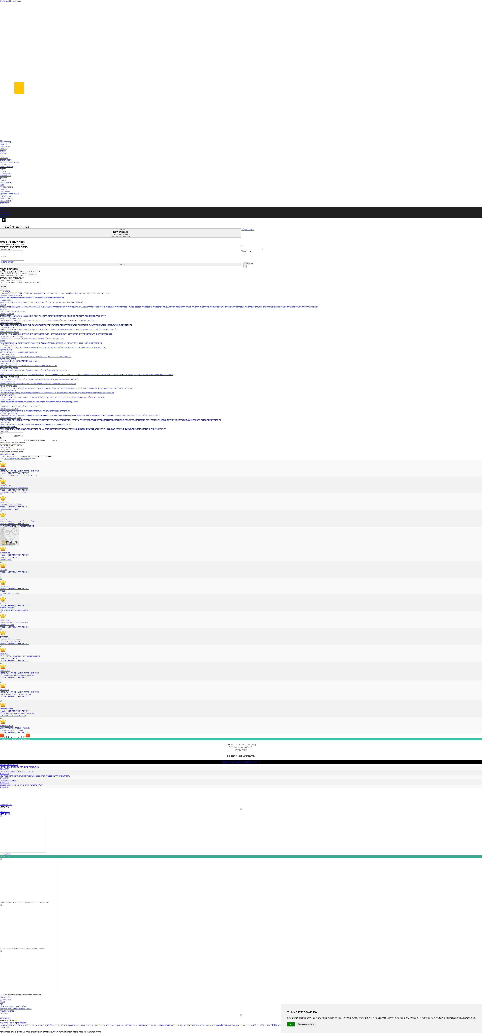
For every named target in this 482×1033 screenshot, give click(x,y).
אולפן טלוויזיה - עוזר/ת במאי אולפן (13, 1006)
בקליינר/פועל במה (12, 429)
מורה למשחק (42, 411)
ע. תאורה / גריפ (33, 397)
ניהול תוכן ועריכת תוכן (52, 316)
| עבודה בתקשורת (229, 1025)
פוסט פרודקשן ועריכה (8, 386)
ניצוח (24, 343)
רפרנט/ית (3, 379)
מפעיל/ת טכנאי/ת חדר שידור (18, 379)
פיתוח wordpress (55, 424)
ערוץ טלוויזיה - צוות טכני (9, 377)
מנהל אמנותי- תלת (189, 307)
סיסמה (4, 256)
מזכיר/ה (159, 420)
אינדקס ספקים (5, 182)
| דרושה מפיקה (183, 1025)
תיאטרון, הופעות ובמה (8, 427)
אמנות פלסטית (5, 300)
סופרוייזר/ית (41, 393)
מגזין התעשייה (5, 196)
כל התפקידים (5, 293)
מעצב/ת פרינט (92, 375)
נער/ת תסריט (58, 397)
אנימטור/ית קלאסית (310, 307)
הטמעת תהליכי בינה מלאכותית (54, 325)
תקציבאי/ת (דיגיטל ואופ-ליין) (11, 393)
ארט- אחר (80, 347)
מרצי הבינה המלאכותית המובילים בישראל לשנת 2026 (20, 995)
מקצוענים (3, 153)
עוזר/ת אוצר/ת (13, 302)
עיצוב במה (86, 429)
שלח (246, 264)
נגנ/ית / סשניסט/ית (46, 343)
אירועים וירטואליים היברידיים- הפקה (88, 334)
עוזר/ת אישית (5, 420)
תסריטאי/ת (4, 320)
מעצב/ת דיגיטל (113, 375)
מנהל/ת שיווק (80, 420)
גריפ (93, 397)
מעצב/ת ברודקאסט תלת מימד (161, 375)
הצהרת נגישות (265, 1025)
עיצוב (2, 372)
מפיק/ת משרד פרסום (54, 393)
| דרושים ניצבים (171, 1025)
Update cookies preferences (11, 1)
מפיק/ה (14, 406)
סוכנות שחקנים (12, 411)
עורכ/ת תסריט (32, 320)
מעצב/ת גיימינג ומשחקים (141, 375)
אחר (78, 307)
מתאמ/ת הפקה (25, 356)
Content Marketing (31, 415)
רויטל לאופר (4, 586)
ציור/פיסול (4, 302)
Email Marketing (64, 415)
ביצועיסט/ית (36, 375)
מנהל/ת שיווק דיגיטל (140, 415)
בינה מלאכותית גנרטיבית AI (10, 323)
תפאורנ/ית (49, 429)
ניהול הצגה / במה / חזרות (110, 429)
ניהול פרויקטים (5, 334)
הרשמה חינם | (5, 142)
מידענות (14, 334)
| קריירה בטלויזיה (53, 1025)
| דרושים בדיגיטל (24, 1025)
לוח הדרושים (9, 458)
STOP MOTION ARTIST (37, 307)
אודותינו (13, 1023)
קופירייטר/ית (26, 393)
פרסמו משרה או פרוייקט (9, 162)
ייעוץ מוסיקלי (65, 343)
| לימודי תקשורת (85, 1025)
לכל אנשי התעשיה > (8, 1011)
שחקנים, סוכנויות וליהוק (9, 408)
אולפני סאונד (61, 384)
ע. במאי (93, 429)
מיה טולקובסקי (5, 485)
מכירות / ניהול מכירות (148, 420)
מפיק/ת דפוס (40, 370)
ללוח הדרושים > (6, 805)
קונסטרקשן (4, 347)
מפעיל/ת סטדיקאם (45, 402)
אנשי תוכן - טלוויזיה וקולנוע (10, 318)
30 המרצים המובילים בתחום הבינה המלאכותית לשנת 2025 (22, 949)
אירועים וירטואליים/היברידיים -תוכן (31, 334)
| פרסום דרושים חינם (214, 1025)
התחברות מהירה (6, 187)
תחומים (3, 287)
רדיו (1, 404)
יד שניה (3, 169)
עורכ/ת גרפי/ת (24, 370)
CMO (23, 361)
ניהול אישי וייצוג (48, 420)
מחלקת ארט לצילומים (8, 345)
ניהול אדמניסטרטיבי (36, 302)
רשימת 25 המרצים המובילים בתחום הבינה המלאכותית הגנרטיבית (25, 902)
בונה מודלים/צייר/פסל (68, 347)
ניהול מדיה (129, 415)
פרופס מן (12, 347)
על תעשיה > (5, 812)
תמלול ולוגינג (23, 338)
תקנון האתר (21, 1023)
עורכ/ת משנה (52, 320)
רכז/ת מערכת (22, 320)
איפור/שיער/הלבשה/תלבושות (11, 295)
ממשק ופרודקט (6, 350)
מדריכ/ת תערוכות (61, 302)
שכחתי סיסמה (7, 262)
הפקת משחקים (68, 329)
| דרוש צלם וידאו (252, 1025)
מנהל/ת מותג (124, 420)
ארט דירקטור (90, 347)
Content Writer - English (19, 316)
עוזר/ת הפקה (5, 356)
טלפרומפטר (87, 397)
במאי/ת (22, 429)
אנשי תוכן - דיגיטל (7, 314)
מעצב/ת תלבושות (23, 298)
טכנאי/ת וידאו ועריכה (93, 388)
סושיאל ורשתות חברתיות (9, 363)
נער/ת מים (67, 397)
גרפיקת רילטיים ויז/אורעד (22, 375)
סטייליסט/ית (12, 298)
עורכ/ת (33, 370)
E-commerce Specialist (48, 415)
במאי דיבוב (51, 384)
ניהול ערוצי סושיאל (28, 366)
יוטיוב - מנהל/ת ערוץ (98, 316)
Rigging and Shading (18, 307)
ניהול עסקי (30, 420)
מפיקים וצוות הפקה (7, 354)
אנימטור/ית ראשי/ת (295, 307)
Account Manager (17, 415)
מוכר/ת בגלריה (49, 302)
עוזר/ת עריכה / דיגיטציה (47, 388)
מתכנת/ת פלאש (116, 307)
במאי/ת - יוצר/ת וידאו (76, 320)
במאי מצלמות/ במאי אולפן (48, 293)
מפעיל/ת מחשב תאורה (128, 429)
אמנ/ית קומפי (89, 325)
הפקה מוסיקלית (81, 343)
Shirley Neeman (6, 709)
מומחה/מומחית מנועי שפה (10, 325)
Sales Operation (95, 415)
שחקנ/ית (3, 411)
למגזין (2, 185)
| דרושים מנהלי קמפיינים (101, 1025)
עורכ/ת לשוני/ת (13, 370)
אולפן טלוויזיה (5, 291)
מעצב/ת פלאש (153, 307)
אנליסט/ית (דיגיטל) (7, 311)
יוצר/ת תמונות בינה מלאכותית (31, 325)
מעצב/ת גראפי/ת (125, 375)
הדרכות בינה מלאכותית (75, 325)
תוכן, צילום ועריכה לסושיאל (10, 366)
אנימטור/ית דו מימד (69, 307)
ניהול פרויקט (5, 352)
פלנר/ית (34, 393)
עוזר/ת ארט (28, 347)
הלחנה (89, 343)
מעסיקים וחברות (6, 167)
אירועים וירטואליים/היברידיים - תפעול (59, 334)
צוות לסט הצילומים (7, 395)
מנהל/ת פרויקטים (101, 420)
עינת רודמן (4, 654)
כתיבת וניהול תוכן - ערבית (71, 316)
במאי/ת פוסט (107, 388)
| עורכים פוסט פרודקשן (69, 1025)
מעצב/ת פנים (103, 375)
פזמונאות (3, 343)
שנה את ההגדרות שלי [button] (306, 1024)
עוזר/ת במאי (14, 356)
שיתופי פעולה (5, 173)
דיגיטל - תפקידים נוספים (9, 332)
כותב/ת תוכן (85, 316)
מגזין (1, 155)
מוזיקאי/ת (57, 343)
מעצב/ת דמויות (176, 307)
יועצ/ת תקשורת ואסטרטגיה (180, 420)
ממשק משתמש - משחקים (52, 329)
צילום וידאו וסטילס (7, 399)
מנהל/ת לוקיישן (76, 397)
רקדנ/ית (69, 429)
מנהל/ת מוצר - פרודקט (18, 352)
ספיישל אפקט (38, 347)
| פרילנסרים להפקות (39, 1025)
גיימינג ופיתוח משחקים (8, 327)
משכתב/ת (31, 338)
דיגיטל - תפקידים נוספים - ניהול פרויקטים (16, 1009)
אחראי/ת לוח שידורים (60, 379)
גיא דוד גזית (4, 690)
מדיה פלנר (152, 415)
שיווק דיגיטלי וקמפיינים (8, 413)
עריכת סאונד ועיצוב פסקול (22, 384)
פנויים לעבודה (5, 176)
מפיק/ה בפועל (45, 356)
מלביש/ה (44, 298)
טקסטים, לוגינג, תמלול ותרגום (11, 336)
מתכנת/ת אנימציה (129, 307)
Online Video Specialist (80, 415)
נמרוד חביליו (4, 620)
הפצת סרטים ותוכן (198, 420)
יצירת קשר (4, 1023)
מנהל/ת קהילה (41, 366)
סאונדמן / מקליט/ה (46, 397)
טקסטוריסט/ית (220, 307)
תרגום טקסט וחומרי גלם (9, 338)
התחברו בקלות (248, 229)
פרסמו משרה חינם (7, 447)
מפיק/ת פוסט (35, 356)
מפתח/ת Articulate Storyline (37, 424)
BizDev (13, 361)
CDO (18, 361)
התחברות (3, 144)
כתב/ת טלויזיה (62, 320)
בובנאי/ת (56, 411)
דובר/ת (208, 420)
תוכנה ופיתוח (5, 422)
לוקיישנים (3, 178)
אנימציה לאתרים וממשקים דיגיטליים (261, 307)
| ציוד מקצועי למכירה (197, 1025)
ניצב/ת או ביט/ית (24, 411)
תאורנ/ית (3, 397)
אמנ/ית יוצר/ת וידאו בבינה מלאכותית (108, 325)
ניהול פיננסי (22, 420)
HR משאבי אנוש (31, 361)
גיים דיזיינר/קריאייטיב (82, 329)
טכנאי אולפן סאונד (40, 384)
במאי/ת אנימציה (232, 307)
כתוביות (50, 338)
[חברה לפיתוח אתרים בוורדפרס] (241, 1016)
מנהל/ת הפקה (56, 356)
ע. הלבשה (4, 298)
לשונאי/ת (43, 338)
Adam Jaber (5, 502)
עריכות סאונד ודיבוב (7, 381)
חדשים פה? (120, 233)
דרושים (3, 151)
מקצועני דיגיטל (21, 273)
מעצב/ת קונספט (142, 307)
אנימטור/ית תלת (281, 307)
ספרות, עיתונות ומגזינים (9, 368)
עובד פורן (3, 519)
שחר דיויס (4, 637)
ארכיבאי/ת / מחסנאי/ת (43, 379)
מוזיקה (2, 341)
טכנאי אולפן (26, 406)
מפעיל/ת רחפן (32, 402)
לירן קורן (3, 570)
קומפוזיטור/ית (93, 307)
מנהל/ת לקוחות (81, 393)
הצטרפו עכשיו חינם (7, 454)
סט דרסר (56, 347)
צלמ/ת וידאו (4, 402)
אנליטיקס (3, 309)
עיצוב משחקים (37, 329)
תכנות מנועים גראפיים (8, 329)
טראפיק (32, 379)
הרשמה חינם (5, 146)
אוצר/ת (71, 302)
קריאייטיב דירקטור (24, 329)
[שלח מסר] (241, 809)
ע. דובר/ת (14, 420)
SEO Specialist (108, 415)
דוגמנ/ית (50, 411)
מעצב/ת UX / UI (63, 375)
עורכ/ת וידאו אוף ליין (30, 388)
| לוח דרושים (241, 1025)
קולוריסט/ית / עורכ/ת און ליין (11, 388)
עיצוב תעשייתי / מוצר (78, 375)
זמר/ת (72, 343)
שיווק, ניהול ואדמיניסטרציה (10, 418)
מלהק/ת (34, 411)
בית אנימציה (243, 307)
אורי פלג (3, 469)
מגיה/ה (37, 338)
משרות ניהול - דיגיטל (8, 359)
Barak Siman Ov (6, 726)
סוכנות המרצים (6, 160)
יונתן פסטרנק (5, 670)
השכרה (3, 171)
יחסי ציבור (166, 420)
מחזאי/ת (150, 429)
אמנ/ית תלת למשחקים (98, 329)
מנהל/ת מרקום (113, 420)
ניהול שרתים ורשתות (64, 388)
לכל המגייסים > (6, 854)
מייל (241, 246)
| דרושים (14, 1025)
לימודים (3, 180)
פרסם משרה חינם (22, 458)
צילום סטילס (14, 402)
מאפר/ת (50, 298)
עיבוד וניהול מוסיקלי (14, 343)
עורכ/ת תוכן (42, 320)
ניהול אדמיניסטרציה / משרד (64, 420)
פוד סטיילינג (19, 347)
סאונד (98, 429)
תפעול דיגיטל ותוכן (36, 316)
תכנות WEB (66, 424)
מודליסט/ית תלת (202, 307)
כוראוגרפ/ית (157, 429)
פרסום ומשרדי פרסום (8, 390)
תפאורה (84, 293)
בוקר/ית (28, 429)
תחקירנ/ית (13, 320)
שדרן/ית (3, 406)
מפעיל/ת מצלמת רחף (60, 402)
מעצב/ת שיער (35, 298)
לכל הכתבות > (5, 997)
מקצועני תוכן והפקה (7, 273)
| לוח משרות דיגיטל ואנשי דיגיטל (123, 1025)
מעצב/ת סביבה (164, 307)
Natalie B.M (5, 553)
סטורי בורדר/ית (104, 307)
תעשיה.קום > (5, 1018)
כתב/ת (53, 370)
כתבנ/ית (48, 370)
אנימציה (3, 304)
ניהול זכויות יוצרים (32, 343)
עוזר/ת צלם (23, 402)
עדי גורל (3, 603)
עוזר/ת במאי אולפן (103, 293)
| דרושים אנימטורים (143, 1025)
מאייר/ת (211, 307)
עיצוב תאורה (77, 429)
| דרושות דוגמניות (158, 1025)
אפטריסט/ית (117, 388)
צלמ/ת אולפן (92, 293)
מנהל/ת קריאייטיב (78, 388)
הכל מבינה (4, 158)
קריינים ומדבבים (6, 384)
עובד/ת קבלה (23, 302)
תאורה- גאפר (12, 397)
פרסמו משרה (5, 164)
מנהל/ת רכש (90, 420)
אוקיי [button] (291, 1024)
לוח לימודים (4, 203)
